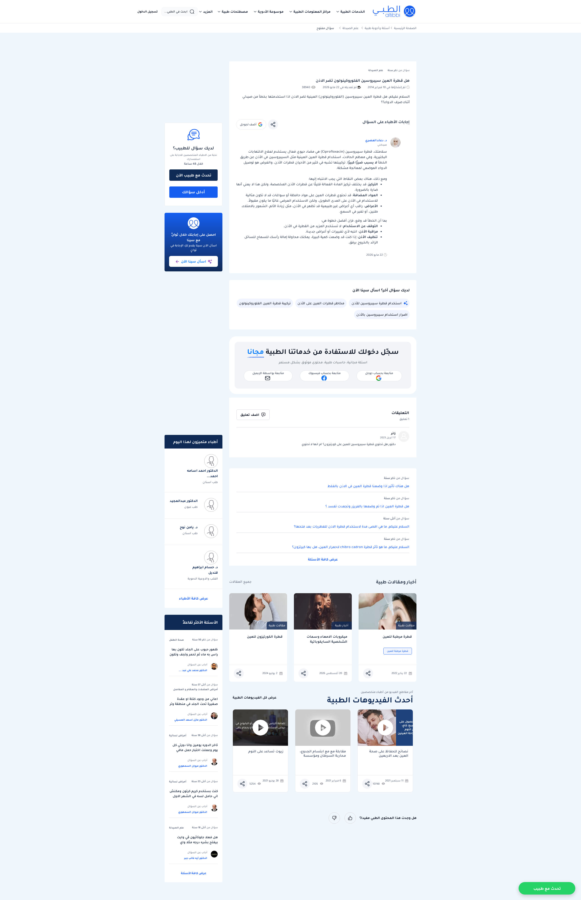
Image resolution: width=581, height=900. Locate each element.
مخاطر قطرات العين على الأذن (321, 303)
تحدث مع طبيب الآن (193, 175)
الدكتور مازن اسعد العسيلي (190, 720)
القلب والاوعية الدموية (203, 578)
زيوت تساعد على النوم (265, 751)
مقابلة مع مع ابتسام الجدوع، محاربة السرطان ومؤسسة (323, 753)
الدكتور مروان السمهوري (192, 766)
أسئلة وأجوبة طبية (377, 28)
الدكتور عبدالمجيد (184, 500)
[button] (350, 11)
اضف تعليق (249, 414)
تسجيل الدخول (147, 11)
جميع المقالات (240, 582)
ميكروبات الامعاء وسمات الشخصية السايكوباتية (327, 639)
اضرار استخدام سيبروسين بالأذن (381, 314)
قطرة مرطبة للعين (397, 636)
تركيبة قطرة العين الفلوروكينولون (265, 303)
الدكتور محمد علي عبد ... (193, 670)
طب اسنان (210, 482)
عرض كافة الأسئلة (323, 559)
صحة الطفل (176, 640)
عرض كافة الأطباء (193, 598)
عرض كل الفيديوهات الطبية (254, 697)
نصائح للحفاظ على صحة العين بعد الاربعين (388, 753)
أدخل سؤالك (193, 192)
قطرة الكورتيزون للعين (265, 636)
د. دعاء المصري (376, 140)
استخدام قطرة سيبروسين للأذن (376, 303)
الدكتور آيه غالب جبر (195, 858)
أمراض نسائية (177, 735)
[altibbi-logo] (394, 12)
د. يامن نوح (189, 527)
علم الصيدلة (350, 28)
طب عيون (191, 507)
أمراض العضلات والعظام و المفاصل (195, 689)
